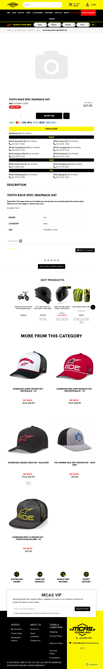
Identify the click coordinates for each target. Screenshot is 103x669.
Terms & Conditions (40, 613)
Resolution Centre (16, 639)
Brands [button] (52, 19)
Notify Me (49, 115)
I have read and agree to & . (37, 613)
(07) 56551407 (17, 166)
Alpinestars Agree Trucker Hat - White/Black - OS (28, 390)
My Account (16, 629)
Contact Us (35, 640)
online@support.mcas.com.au (86, 643)
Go (93, 24)
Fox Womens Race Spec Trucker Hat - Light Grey (74, 464)
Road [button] (14, 13)
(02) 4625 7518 (18, 156)
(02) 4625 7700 (18, 150)
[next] (93, 307)
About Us (34, 629)
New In (66, 13)
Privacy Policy (54, 613)
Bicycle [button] (21, 13)
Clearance (75, 13)
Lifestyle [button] (58, 13)
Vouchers (49, 13)
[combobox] (40, 5)
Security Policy (53, 652)
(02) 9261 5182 (18, 144)
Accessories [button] (38, 13)
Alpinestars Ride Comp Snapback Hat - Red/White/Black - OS (75, 390)
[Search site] (59, 5)
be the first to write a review (51, 266)
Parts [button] (28, 13)
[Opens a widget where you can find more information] (91, 664)
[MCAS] (13, 5)
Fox (45, 217)
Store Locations (88, 13)
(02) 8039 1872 (86, 638)
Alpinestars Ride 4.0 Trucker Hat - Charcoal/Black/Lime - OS (28, 538)
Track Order (16, 633)
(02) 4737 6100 (62, 156)
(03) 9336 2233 (62, 177)
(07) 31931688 (62, 166)
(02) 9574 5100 (62, 150)
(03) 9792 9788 (18, 177)
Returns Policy (56, 643)
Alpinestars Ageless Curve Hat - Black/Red (28, 463)
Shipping (53, 632)
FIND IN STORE (51, 129)
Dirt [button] (8, 13)
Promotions (55, 657)
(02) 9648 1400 (62, 144)
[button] (66, 116)
